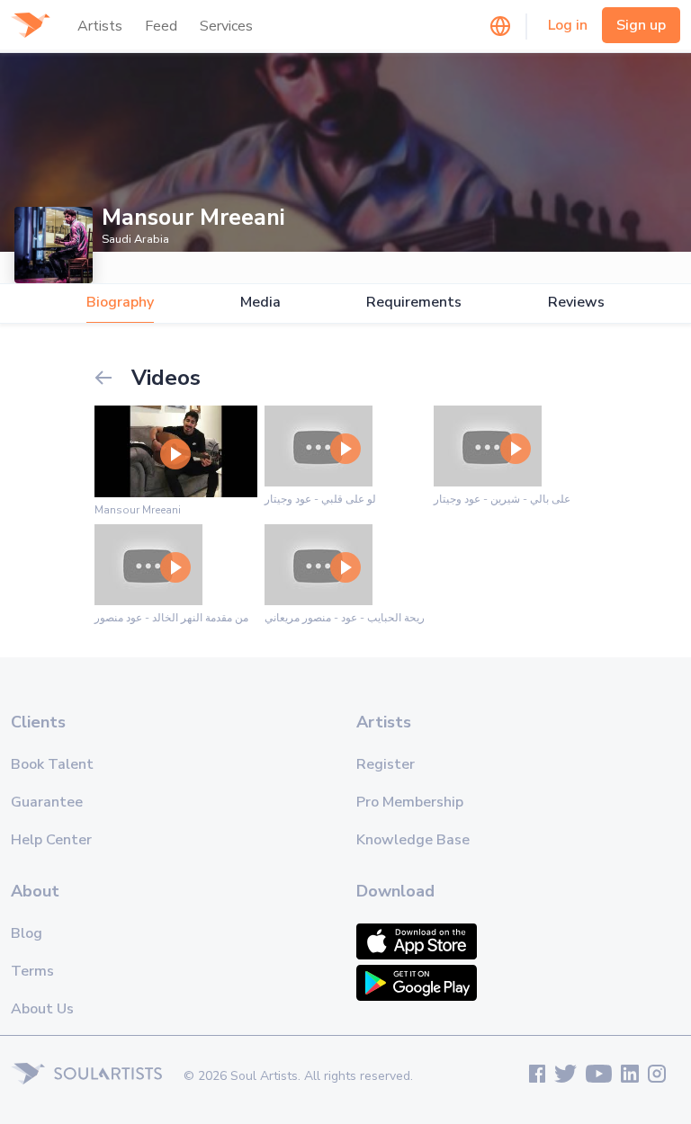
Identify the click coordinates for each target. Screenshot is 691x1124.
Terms (32, 971)
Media (260, 302)
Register (385, 764)
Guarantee (47, 802)
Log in (568, 25)
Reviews (576, 302)
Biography (120, 302)
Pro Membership (409, 802)
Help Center (51, 840)
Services (226, 26)
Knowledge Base (413, 840)
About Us (42, 1009)
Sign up (641, 25)
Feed (161, 26)
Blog (26, 933)
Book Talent (52, 764)
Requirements (414, 302)
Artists (99, 26)
